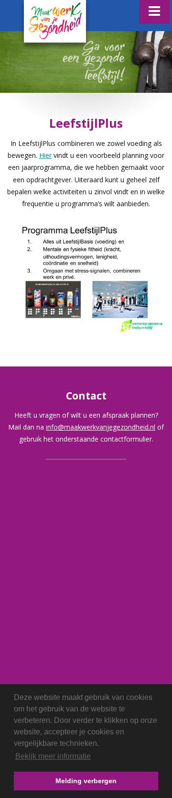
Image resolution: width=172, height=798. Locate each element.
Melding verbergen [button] (86, 781)
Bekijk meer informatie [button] (53, 756)
